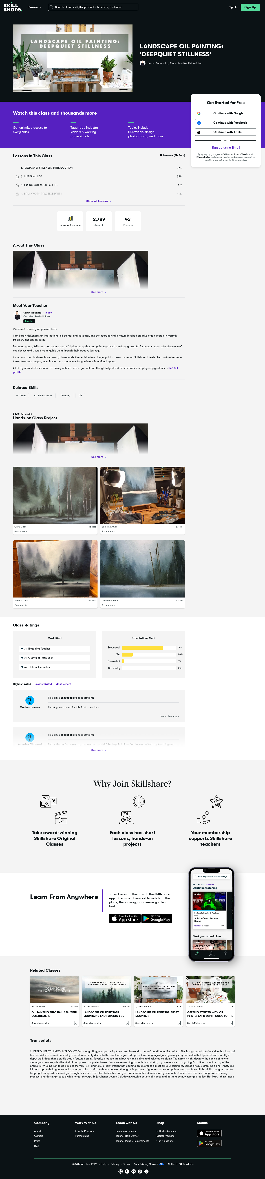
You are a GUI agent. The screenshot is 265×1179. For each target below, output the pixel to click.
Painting (65, 395)
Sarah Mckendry (37, 312)
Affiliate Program (84, 1131)
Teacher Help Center (127, 1136)
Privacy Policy (203, 157)
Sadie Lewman (109, 526)
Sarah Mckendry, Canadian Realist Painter (175, 63)
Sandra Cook (21, 600)
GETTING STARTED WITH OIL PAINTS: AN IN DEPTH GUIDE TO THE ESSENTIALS (210, 1016)
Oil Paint (21, 395)
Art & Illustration (43, 395)
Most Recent (63, 684)
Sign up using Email (225, 148)
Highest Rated (22, 684)
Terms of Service (241, 154)
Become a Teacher (126, 1131)
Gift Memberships (166, 1131)
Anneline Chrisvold (30, 744)
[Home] (13, 7)
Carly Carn (20, 526)
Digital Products (165, 1136)
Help (103, 1164)
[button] (40, 6)
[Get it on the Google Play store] (157, 919)
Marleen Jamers (30, 707)
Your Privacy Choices (146, 1164)
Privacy (115, 1164)
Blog (36, 1146)
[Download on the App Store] (123, 919)
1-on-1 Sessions (164, 1141)
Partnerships (82, 1136)
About (37, 1131)
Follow (48, 312)
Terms (126, 1164)
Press (37, 1141)
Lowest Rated (43, 684)
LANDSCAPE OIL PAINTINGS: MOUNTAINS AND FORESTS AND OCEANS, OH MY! (103, 1016)
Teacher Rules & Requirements (132, 1141)
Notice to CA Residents (180, 1164)
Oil (80, 395)
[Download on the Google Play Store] (214, 1144)
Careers (38, 1136)
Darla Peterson (110, 600)
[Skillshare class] (54, 989)
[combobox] (93, 7)
